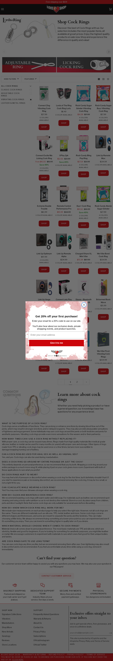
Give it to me (56, 343)
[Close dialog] (84, 304)
